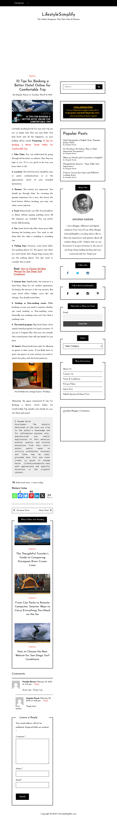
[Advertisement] (58, 50)
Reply (36, 684)
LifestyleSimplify (58, 14)
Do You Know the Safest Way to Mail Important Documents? (80, 150)
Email (19, 780)
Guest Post (68, 389)
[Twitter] (25, 494)
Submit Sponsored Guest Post (76, 394)
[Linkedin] (36, 494)
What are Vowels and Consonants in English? (82, 158)
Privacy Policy (69, 384)
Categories (19, 3)
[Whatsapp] (14, 494)
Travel (32, 76)
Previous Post (22, 510)
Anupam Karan (21, 95)
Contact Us (68, 374)
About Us (67, 369)
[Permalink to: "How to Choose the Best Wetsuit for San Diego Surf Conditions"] (32, 633)
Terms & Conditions (71, 379)
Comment (21, 737)
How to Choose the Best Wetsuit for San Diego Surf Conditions (32, 655)
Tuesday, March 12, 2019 (42, 95)
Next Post (44, 510)
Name (19, 769)
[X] (42, 494)
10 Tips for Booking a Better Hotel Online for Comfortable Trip (32, 145)
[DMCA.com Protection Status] (82, 425)
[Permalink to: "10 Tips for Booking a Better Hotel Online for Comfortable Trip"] (32, 111)
